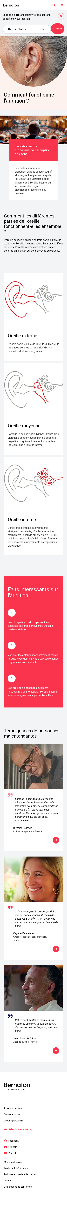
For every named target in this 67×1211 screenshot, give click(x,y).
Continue (58, 28)
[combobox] (24, 29)
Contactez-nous (12, 1114)
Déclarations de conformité (18, 1186)
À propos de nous (13, 1108)
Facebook (13, 1140)
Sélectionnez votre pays (21, 1129)
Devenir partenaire (13, 1120)
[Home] (11, 5)
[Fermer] (61, 16)
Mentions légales (13, 1162)
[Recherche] (54, 5)
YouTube (13, 1153)
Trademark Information (16, 1168)
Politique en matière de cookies (20, 1174)
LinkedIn (12, 1147)
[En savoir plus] (56, 840)
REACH (7, 1180)
